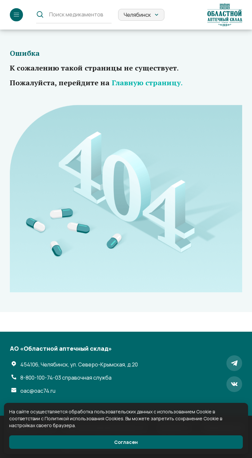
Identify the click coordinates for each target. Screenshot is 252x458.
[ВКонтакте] (234, 384)
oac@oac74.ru (37, 390)
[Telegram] (234, 363)
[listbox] (141, 15)
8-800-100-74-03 (66, 377)
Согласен (126, 442)
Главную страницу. (147, 82)
